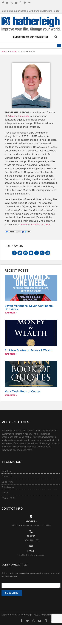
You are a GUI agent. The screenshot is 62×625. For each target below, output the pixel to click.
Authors (13, 51)
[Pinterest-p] (42, 253)
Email (31, 551)
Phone (31, 536)
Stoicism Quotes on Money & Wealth (28, 350)
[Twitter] (19, 253)
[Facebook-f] (14, 253)
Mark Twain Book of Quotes (23, 391)
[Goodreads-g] (36, 253)
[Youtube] (31, 253)
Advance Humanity (18, 116)
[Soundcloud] (47, 253)
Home (4, 51)
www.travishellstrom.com (35, 224)
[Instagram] (25, 253)
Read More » (11, 313)
